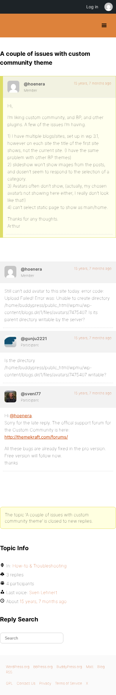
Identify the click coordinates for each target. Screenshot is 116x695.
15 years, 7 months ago (92, 83)
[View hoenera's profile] (13, 87)
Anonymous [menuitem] (108, 7)
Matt (89, 666)
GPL (9, 683)
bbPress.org (43, 666)
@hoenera (21, 415)
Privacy (45, 683)
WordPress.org (17, 666)
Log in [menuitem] (92, 6)
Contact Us (26, 683)
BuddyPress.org (9, 25)
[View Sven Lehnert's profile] (10, 396)
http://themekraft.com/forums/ (36, 437)
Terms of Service (68, 683)
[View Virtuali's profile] (10, 341)
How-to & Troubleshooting (39, 566)
